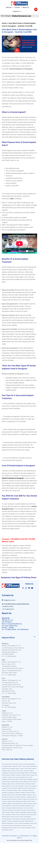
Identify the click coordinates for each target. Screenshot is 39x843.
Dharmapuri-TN (17, 810)
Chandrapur (11, 810)
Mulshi (3, 807)
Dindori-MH (30, 812)
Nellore (4, 781)
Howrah (21, 816)
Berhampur (23, 814)
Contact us (16, 11)
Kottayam (11, 825)
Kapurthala (14, 807)
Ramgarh (4, 816)
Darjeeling (4, 794)
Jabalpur (10, 801)
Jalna (35, 823)
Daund (33, 810)
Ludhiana (10, 777)
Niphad (25, 799)
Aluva (33, 805)
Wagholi (22, 772)
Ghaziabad (12, 768)
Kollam (22, 783)
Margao (14, 805)
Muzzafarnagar (17, 825)
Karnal (6, 825)
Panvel (30, 772)
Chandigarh (4, 770)
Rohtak (33, 801)
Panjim (12, 781)
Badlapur (20, 788)
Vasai (26, 768)
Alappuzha (4, 821)
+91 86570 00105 (10, 629)
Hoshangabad (26, 823)
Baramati (28, 792)
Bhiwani (21, 801)
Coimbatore (18, 775)
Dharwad (29, 810)
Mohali (3, 775)
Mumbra (28, 775)
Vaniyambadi (5, 829)
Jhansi (34, 794)
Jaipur (19, 766)
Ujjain (34, 788)
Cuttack (13, 770)
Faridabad (4, 788)
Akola (30, 777)
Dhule (8, 794)
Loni (24, 807)
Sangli (32, 775)
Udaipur (3, 790)
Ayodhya (15, 788)
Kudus (3, 814)
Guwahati (18, 783)
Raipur (26, 772)
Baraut (15, 827)
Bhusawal (4, 799)
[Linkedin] (29, 587)
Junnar (31, 823)
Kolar (28, 799)
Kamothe (11, 829)
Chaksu (3, 812)
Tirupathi (9, 821)
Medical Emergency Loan (21, 16)
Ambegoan (23, 818)
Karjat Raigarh (27, 816)
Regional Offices (8, 638)
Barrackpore (33, 814)
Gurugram (33, 768)
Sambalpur (21, 786)
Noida (29, 768)
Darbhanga (29, 803)
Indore (7, 768)
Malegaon (9, 803)
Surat (36, 775)
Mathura (35, 781)
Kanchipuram (5, 797)
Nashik (3, 768)
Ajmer (27, 777)
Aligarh (33, 818)
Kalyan (21, 770)
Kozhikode (8, 814)
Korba (30, 781)
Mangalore (25, 781)
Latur (27, 807)
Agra (17, 777)
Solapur (8, 786)
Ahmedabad (4, 766)
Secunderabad (25, 790)
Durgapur (4, 777)
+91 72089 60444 (23, 629)
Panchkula (34, 786)
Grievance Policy (28, 840)
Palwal (13, 801)
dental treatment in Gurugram (13, 478)
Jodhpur (26, 786)
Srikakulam (22, 821)
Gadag (8, 823)
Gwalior (33, 783)
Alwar (18, 805)
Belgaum (35, 772)
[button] (18, 637)
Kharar (13, 783)
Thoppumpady (15, 821)
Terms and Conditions (12, 840)
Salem (16, 786)
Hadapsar (23, 792)
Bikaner (20, 803)
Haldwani (17, 812)
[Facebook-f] (22, 587)
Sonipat (20, 823)
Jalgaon (9, 783)
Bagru (35, 812)
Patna (29, 801)
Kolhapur (31, 770)
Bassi (12, 816)
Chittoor (33, 792)
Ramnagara (24, 825)
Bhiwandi (8, 775)
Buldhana (18, 792)
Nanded (35, 779)
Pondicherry (23, 797)
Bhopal (28, 766)
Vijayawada (15, 803)
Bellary (12, 823)
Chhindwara (4, 810)
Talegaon (13, 775)
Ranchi (9, 770)
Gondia (31, 807)
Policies (17, 7)
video (12, 199)
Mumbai (7, 764)
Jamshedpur (27, 783)
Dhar (19, 827)
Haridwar (24, 794)
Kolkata (16, 764)
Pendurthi (4, 801)
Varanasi (12, 786)
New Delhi (11, 764)
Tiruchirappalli (9, 790)
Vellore (25, 779)
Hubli (30, 786)
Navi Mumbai (27, 764)
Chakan (11, 772)
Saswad (3, 786)
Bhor (3, 805)
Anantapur (20, 807)
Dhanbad (22, 805)
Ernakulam (23, 827)
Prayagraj (29, 797)
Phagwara (4, 803)
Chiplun (24, 803)
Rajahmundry (8, 805)
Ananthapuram (11, 792)
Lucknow (24, 766)
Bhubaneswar (34, 766)
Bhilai (17, 801)
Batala (28, 814)
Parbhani (30, 788)
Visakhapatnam (5, 772)
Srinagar (15, 790)
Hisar (3, 825)
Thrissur (30, 825)
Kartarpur (11, 797)
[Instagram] (25, 587)
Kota (36, 799)
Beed (13, 779)
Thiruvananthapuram (6, 818)
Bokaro (18, 814)
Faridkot (24, 810)
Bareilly (7, 812)
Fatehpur (13, 794)
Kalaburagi (4, 783)
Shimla (19, 790)
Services (9, 7)
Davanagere (8, 807)
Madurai (16, 781)
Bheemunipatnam (16, 818)
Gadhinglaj (28, 827)
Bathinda (9, 799)
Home (4, 23)
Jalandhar (26, 770)
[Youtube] (32, 587)
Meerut (8, 816)
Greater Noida (17, 772)
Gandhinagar (19, 794)
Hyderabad (15, 766)
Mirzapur (4, 823)
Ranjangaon (30, 779)
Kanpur (17, 768)
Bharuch (34, 797)
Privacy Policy (20, 840)
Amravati (10, 788)
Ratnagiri (31, 790)
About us (26, 7)
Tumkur (16, 823)
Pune (3, 764)
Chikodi (33, 827)
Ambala (32, 799)
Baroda (10, 779)
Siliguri (26, 821)
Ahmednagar (22, 777)
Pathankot (14, 799)
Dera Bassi (16, 816)
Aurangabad (4, 779)
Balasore (11, 827)
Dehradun (25, 788)
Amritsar (22, 768)
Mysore (21, 781)
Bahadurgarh (5, 827)
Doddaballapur (23, 812)
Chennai (21, 764)
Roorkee (35, 803)
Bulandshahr (28, 805)
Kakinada (12, 812)
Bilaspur (25, 801)
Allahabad (29, 818)
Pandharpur (4, 792)
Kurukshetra (17, 797)
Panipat (8, 781)
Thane (17, 770)
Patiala (21, 779)
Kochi (14, 777)
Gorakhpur (29, 794)
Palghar (24, 775)
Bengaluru (32, 764)
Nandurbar (20, 799)
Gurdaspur (13, 814)
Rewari (17, 779)
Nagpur (10, 766)
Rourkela (31, 821)
